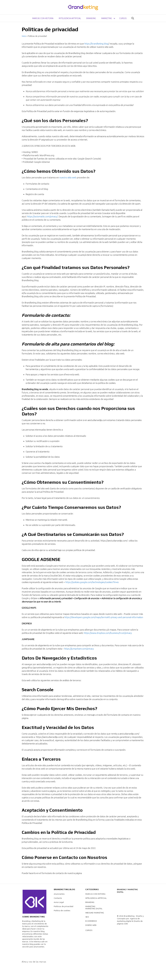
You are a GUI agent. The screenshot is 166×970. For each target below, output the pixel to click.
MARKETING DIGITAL (93, 909)
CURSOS (123, 18)
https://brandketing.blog (96, 43)
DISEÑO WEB (90, 925)
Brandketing (129, 916)
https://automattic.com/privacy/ (42, 216)
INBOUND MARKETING (94, 913)
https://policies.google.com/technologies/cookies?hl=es (92, 582)
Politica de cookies (62, 911)
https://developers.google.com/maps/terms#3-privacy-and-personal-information (103, 617)
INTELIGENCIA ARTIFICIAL (70, 18)
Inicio (24, 36)
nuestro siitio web (68, 177)
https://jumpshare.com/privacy (79, 648)
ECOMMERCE (91, 921)
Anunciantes (59, 894)
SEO (87, 917)
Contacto (58, 898)
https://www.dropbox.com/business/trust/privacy (108, 633)
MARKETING (106, 18)
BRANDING (91, 18)
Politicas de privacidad (63, 906)
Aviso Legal (59, 902)
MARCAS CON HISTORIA (42, 18)
